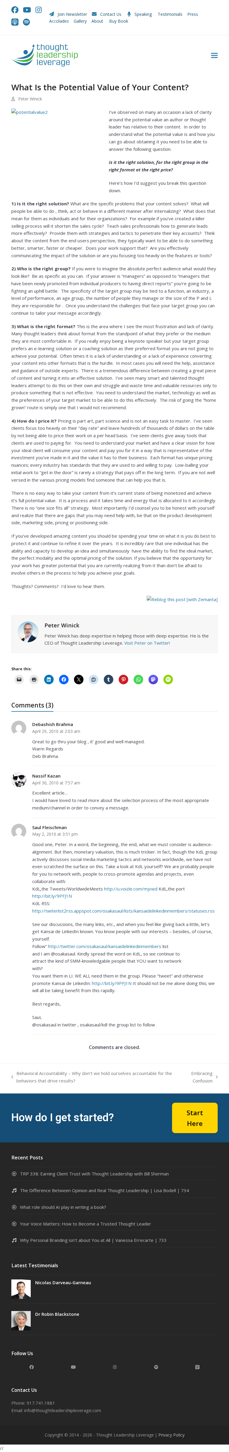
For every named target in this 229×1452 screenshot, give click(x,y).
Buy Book (119, 21)
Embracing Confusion (197, 1077)
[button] (214, 55)
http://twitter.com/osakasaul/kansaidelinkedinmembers (104, 946)
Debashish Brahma (52, 724)
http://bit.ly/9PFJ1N (52, 896)
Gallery (80, 21)
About (98, 21)
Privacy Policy (171, 1435)
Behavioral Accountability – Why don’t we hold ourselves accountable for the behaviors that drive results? (91, 1077)
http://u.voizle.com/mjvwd (130, 889)
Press (192, 14)
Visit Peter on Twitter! (147, 643)
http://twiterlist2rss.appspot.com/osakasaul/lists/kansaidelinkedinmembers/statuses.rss (123, 911)
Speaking (143, 14)
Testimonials (170, 14)
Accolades (59, 21)
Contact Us (110, 14)
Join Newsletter (72, 14)
